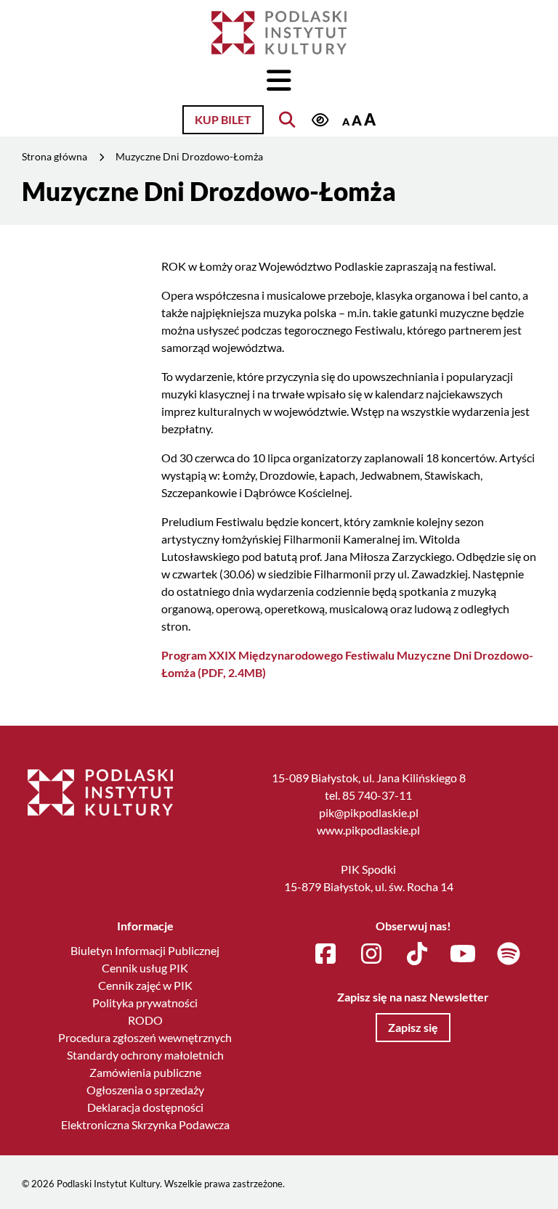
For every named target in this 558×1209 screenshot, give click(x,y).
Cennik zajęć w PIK (145, 985)
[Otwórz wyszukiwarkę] (287, 120)
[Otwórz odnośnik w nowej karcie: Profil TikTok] (417, 954)
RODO (145, 1020)
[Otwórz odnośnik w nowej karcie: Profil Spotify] (508, 954)
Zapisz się (413, 1027)
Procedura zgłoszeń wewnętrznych (145, 1037)
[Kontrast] (319, 120)
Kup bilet (223, 119)
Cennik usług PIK (145, 968)
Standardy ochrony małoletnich (145, 1055)
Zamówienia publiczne (145, 1072)
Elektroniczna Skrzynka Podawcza (145, 1124)
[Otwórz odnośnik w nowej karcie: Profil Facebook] (325, 954)
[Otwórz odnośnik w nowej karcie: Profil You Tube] (462, 954)
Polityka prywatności (145, 1002)
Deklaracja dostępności (145, 1107)
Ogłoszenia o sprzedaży (145, 1090)
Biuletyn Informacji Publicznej (144, 950)
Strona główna (54, 156)
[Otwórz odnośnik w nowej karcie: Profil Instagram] (371, 954)
